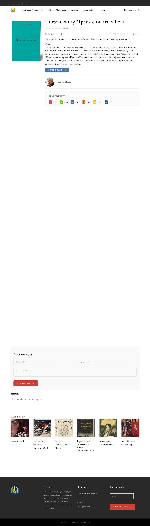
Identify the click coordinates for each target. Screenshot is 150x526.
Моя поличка (130, 10)
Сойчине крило (107, 444)
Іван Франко (104, 441)
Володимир (127, 444)
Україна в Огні (40, 447)
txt (77, 102)
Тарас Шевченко (84, 441)
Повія (14, 444)
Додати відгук (26, 383)
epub (66, 102)
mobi (99, 102)
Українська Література (129, 33)
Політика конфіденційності (88, 493)
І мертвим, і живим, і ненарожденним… (85, 449)
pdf (54, 102)
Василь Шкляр (64, 82)
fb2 (88, 102)
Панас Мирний (17, 441)
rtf (110, 102)
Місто (58, 447)
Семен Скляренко (129, 441)
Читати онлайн (55, 70)
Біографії (59, 33)
